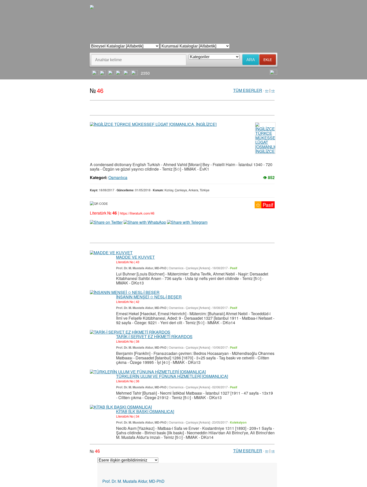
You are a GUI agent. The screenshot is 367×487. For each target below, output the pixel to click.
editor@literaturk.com (128, 477)
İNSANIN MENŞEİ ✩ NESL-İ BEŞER (149, 284)
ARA (250, 47)
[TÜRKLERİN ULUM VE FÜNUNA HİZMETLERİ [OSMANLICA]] (148, 359)
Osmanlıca (117, 165)
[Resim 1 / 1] (158, 111)
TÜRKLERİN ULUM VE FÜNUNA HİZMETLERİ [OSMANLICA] (172, 363)
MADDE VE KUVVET (135, 244)
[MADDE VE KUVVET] (111, 240)
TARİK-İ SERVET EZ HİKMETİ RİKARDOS (154, 323)
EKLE (267, 46)
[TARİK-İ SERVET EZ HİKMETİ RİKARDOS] (130, 319)
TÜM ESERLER (247, 77)
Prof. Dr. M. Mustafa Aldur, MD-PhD (141, 255)
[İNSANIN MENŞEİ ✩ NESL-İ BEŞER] (125, 279)
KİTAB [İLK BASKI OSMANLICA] (145, 398)
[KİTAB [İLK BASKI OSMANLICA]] (121, 394)
